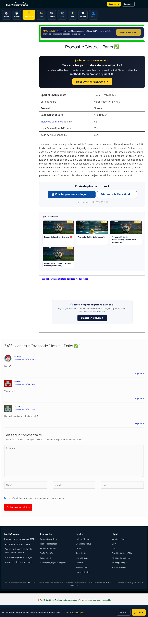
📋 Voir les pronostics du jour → (71, 194)
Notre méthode (82, 539)
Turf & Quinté (45, 600)
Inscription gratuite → (92, 317)
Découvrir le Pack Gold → (92, 81)
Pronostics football (48, 543)
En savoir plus (78, 612)
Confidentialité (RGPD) (122, 553)
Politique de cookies (121, 558)
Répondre (139, 373)
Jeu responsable (119, 562)
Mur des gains (82, 558)
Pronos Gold (45, 558)
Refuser (123, 612)
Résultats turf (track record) (53, 562)
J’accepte (139, 612)
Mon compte (81, 567)
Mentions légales (119, 539)
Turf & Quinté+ (46, 553)
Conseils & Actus (83, 543)
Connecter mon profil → (128, 32)
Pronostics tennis (48, 548)
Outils (78, 548)
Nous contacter (83, 572)
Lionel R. (18, 356)
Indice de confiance (52, 121)
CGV (114, 543)
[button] (92, 279)
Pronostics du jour (88, 600)
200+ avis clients (23, 544)
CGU (114, 548)
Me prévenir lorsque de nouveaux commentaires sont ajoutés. (36, 498)
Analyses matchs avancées (66, 600)
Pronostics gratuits (48, 539)
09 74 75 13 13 (110, 582)
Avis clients (81, 553)
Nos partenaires (119, 567)
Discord (79, 562)
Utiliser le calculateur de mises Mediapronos (67, 278)
